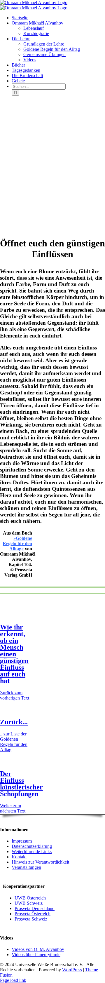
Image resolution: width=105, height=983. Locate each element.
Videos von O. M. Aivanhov (38, 949)
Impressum (22, 840)
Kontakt (19, 856)
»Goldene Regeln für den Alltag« (17, 543)
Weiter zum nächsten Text (12, 808)
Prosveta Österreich (32, 913)
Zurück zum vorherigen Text (14, 695)
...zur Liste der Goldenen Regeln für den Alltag (13, 741)
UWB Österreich (30, 897)
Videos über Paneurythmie (36, 954)
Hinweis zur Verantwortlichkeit (40, 862)
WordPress (72, 969)
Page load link (13, 980)
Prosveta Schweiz (31, 918)
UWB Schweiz (29, 903)
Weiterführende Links (32, 851)
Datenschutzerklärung (32, 846)
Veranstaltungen (26, 867)
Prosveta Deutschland (35, 908)
